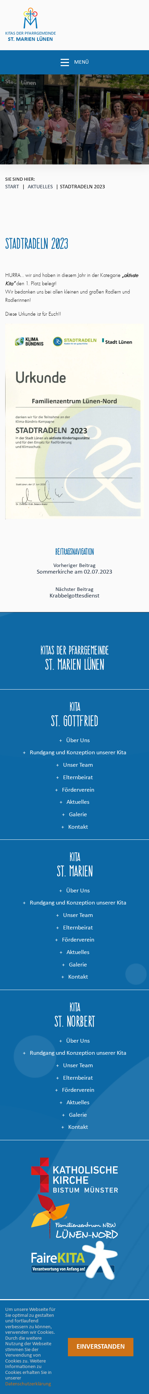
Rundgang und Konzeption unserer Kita (78, 752)
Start (12, 187)
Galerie (78, 814)
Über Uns (78, 740)
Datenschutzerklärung (28, 1384)
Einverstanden (101, 1346)
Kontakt (78, 827)
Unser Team (78, 765)
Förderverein (78, 790)
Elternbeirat (78, 777)
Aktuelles (40, 187)
